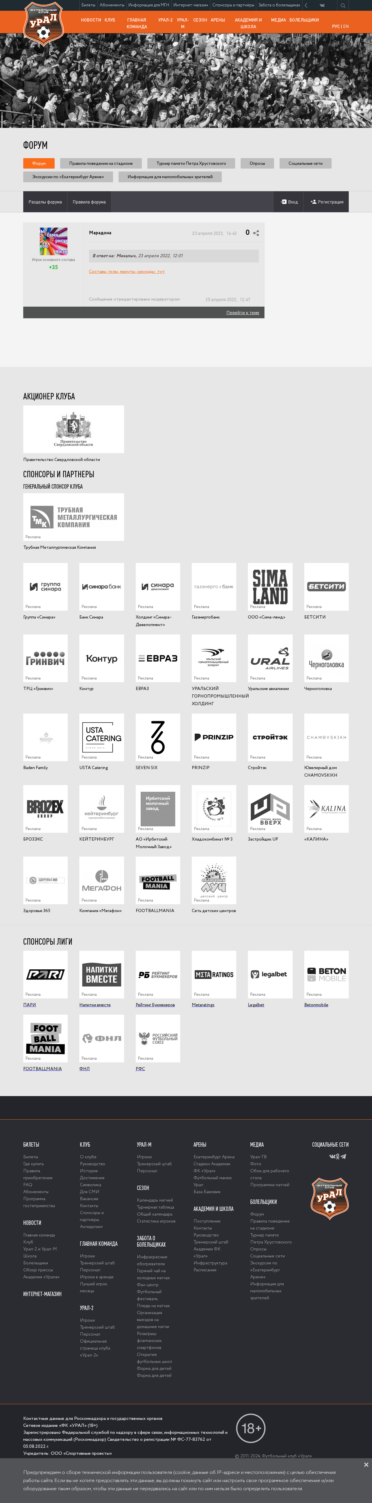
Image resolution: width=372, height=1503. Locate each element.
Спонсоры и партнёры (234, 6)
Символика (90, 1185)
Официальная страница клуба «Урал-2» (95, 1348)
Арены (219, 20)
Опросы (257, 163)
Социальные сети (306, 163)
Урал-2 (166, 20)
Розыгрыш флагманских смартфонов (149, 1341)
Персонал (90, 1270)
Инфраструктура (210, 1263)
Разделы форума (45, 202)
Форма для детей (154, 1369)
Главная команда (142, 25)
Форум (39, 163)
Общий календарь (155, 1214)
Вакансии (89, 1199)
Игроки (87, 1256)
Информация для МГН (149, 6)
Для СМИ (89, 1192)
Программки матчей (269, 1185)
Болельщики (305, 20)
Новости (92, 20)
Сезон (201, 20)
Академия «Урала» (41, 1277)
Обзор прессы (38, 1270)
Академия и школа (252, 25)
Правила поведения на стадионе (101, 163)
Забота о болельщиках (280, 6)
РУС (336, 26)
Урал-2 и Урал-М (40, 1249)
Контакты (89, 1206)
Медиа (279, 20)
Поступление (207, 1221)
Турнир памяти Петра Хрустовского (191, 163)
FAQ (27, 1185)
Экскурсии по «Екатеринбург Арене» (68, 177)
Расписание (205, 1270)
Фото (255, 1164)
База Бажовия (207, 1192)
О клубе (88, 1157)
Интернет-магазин (192, 6)
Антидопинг (91, 1227)
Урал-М (184, 25)
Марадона (100, 233)
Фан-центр (148, 1285)
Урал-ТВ (258, 1157)
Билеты (89, 5)
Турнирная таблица (155, 1207)
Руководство (92, 1164)
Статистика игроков (156, 1221)
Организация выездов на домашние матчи (153, 1320)
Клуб (111, 20)
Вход (293, 202)
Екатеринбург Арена (214, 1157)
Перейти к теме (242, 312)
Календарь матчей (155, 1200)
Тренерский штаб (97, 1263)
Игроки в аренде (97, 1277)
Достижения (92, 1178)
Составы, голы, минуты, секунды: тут (127, 271)
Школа (30, 1256)
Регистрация (331, 202)
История (89, 1171)
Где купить (33, 1164)
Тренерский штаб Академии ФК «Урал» (211, 1249)
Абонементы (113, 5)
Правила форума (89, 202)
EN (346, 26)
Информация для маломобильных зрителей (170, 177)
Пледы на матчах (153, 1306)
